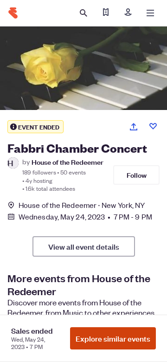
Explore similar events (113, 338)
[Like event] (153, 126)
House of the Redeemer (67, 161)
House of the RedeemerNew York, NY (82, 205)
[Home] (13, 13)
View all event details (83, 246)
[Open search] (83, 13)
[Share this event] (133, 126)
